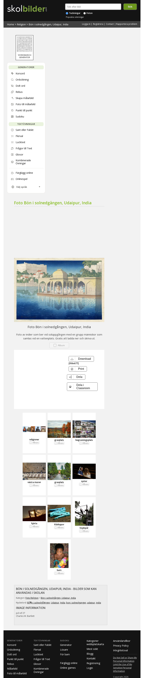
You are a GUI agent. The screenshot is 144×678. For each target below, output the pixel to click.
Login (90, 668)
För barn (65, 654)
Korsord (11, 645)
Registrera (98, 24)
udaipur (91, 602)
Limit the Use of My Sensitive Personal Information (122, 667)
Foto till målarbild (17, 673)
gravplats (59, 440)
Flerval (37, 649)
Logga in (86, 24)
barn (59, 570)
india (98, 602)
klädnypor (59, 524)
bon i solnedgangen (76, 602)
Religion (21, 24)
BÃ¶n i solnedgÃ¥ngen (38, 602)
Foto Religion (31, 597)
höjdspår (84, 527)
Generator (66, 645)
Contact (110, 24)
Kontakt (91, 658)
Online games (68, 667)
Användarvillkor (121, 640)
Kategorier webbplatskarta (95, 642)
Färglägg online (68, 663)
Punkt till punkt (15, 659)
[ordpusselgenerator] (24, 59)
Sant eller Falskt (42, 645)
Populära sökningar (75, 17)
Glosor (37, 664)
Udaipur (55, 602)
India (62, 602)
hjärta (34, 523)
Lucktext (38, 654)
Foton (89, 13)
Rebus (10, 664)
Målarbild (12, 668)
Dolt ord (12, 654)
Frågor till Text (42, 659)
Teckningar (74, 13)
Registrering (93, 663)
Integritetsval (120, 650)
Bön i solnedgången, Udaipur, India (48, 24)
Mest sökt (92, 649)
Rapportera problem (126, 24)
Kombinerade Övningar (41, 670)
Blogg (90, 653)
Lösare (64, 649)
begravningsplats (84, 440)
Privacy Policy (121, 645)
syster (84, 481)
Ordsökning (13, 649)
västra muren (34, 482)
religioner (34, 439)
